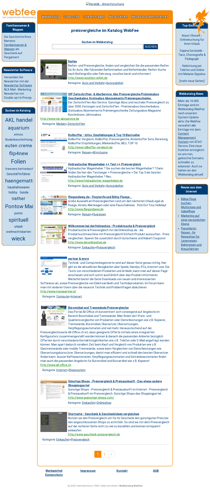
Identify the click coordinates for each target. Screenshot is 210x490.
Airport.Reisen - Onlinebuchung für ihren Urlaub (192, 39)
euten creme (18, 145)
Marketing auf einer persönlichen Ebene (193, 220)
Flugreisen (99, 214)
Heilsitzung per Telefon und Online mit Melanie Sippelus (191, 70)
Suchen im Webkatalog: (97, 42)
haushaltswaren (19, 187)
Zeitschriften (76, 123)
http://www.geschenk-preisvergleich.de (94, 434)
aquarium (18, 128)
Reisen (86, 152)
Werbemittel (54, 470)
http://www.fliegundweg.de (86, 209)
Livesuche (71, 17)
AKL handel (18, 120)
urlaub (18, 226)
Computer (63, 296)
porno (18, 213)
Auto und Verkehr (93, 83)
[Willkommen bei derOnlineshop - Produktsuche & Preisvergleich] (54, 244)
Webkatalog (51, 17)
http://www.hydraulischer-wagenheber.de (95, 180)
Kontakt (122, 470)
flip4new (18, 153)
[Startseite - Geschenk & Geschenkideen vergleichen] (54, 432)
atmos (18, 134)
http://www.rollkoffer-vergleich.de (90, 147)
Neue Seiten (118, 17)
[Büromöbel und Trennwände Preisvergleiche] (54, 325)
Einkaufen (88, 247)
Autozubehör (114, 83)
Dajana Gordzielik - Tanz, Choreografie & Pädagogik (192, 54)
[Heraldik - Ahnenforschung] (105, 4)
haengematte (20, 181)
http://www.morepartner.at (58, 291)
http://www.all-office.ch (55, 365)
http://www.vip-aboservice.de (59, 118)
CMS (96, 485)
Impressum (88, 470)
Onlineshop (104, 402)
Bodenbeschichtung (18, 139)
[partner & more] (54, 276)
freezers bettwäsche (20, 169)
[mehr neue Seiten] (191, 81)
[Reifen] (54, 79)
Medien (61, 123)
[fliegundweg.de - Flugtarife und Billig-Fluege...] (54, 214)
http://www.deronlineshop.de (87, 242)
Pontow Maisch (23, 206)
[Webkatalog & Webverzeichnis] (19, 17)
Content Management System (187, 137)
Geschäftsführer (18, 174)
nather (18, 198)
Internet (76, 296)
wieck (18, 238)
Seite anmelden (109, 485)
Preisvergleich (106, 247)
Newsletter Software (18, 85)
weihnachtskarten (18, 232)
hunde (24, 192)
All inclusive (100, 152)
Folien (18, 161)
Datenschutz (54, 475)
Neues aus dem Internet (149, 17)
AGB (156, 470)
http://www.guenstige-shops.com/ (91, 397)
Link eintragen (94, 17)
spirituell (18, 220)
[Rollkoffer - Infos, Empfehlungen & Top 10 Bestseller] (54, 153)
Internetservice (84, 485)
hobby (13, 192)
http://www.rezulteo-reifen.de (87, 77)
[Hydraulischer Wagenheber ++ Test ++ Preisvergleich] (54, 182)
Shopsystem (77, 370)
